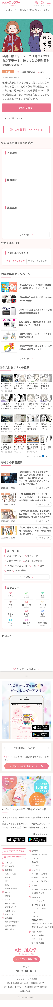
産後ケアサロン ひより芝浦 (40, 927)
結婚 (42, 71)
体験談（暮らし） (28, 71)
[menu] (49, 4)
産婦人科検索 (10, 925)
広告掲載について (32, 987)
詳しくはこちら (40, 833)
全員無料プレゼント (39, 877)
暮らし (23, 9)
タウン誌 (35, 865)
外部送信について (37, 983)
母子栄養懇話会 (38, 942)
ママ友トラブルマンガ (17, 565)
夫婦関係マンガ (14, 560)
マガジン (35, 862)
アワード (35, 858)
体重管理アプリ (38, 893)
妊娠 (34, 565)
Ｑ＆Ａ (7, 892)
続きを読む (26, 108)
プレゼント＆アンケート (40, 873)
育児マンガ (32, 556)
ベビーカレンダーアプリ (40, 889)
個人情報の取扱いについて (17, 983)
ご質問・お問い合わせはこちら (26, 766)
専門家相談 (9, 866)
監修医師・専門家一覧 (15, 856)
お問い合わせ (25, 991)
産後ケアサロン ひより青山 (40, 923)
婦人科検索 (9, 929)
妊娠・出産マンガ (15, 556)
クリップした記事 (26, 668)
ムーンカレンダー (38, 901)
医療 (9, 570)
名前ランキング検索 (39, 854)
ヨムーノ (35, 916)
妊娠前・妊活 (10, 873)
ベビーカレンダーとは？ (21, 979)
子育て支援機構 (38, 935)
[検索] (42, 4)
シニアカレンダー (39, 908)
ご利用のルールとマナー (26, 748)
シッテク (35, 912)
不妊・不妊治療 (11, 888)
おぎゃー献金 (37, 939)
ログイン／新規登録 (26, 959)
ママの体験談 (21, 570)
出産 (42, 565)
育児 (7, 884)
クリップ (45, 488)
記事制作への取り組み (15, 850)
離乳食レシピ (10, 903)
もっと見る (25, 234)
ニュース (12, 9)
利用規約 (43, 987)
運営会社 (35, 979)
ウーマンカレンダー (39, 905)
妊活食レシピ (10, 910)
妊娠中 (7, 877)
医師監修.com (37, 919)
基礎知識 (8, 870)
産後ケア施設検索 (12, 922)
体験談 (7, 896)
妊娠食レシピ (10, 907)
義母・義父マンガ (33, 560)
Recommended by (34, 456)
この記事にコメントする (29, 129)
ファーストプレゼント (40, 881)
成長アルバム (10, 914)
